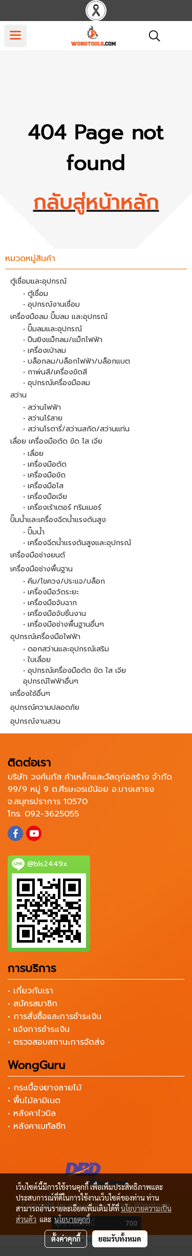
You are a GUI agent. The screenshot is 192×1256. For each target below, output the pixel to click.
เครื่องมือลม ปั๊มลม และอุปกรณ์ (59, 316)
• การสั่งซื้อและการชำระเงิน (54, 1016)
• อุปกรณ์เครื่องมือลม (56, 382)
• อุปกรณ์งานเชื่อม (51, 304)
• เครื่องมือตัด (45, 464)
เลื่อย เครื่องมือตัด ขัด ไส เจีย (56, 441)
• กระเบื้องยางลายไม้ (44, 1088)
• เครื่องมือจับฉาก (50, 602)
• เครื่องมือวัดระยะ (51, 592)
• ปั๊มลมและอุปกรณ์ (52, 329)
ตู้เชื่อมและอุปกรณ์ (38, 281)
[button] (151, 36)
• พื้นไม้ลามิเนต (34, 1100)
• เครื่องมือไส (43, 486)
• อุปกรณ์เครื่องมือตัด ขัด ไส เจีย (74, 670)
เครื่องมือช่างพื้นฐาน (41, 569)
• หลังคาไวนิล (32, 1113)
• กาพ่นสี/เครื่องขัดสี (55, 372)
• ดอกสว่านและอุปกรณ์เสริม (66, 649)
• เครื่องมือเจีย (45, 496)
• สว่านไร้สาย (42, 418)
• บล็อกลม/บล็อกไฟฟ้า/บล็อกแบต (76, 361)
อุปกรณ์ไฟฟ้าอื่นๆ (50, 681)
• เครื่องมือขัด (44, 475)
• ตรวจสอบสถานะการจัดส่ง (56, 1042)
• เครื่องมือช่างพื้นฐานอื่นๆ (63, 624)
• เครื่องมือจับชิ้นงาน (54, 613)
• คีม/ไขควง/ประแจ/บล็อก (64, 581)
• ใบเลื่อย (37, 659)
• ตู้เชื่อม (35, 293)
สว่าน (18, 395)
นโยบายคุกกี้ (72, 1219)
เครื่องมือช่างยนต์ (37, 555)
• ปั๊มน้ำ (34, 532)
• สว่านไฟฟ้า (42, 407)
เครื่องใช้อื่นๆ (30, 693)
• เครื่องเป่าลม (44, 350)
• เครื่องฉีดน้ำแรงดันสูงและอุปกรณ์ (77, 542)
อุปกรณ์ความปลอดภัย (44, 707)
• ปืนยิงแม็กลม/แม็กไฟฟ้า (62, 339)
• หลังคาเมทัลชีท (37, 1126)
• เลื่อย (33, 453)
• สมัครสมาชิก (32, 1004)
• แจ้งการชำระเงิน (39, 1029)
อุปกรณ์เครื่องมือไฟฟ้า (45, 636)
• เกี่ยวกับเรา (30, 991)
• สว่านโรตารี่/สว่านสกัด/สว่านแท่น (76, 429)
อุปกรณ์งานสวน (35, 721)
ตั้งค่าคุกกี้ (65, 1238)
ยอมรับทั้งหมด (119, 1238)
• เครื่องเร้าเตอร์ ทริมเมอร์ (62, 507)
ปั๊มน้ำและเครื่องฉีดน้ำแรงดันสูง (58, 519)
